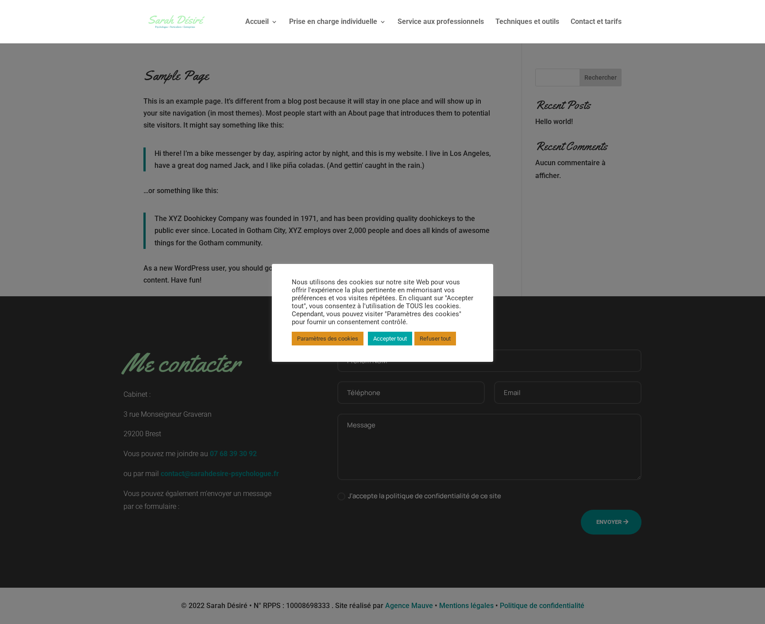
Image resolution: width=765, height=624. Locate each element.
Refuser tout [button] (435, 338)
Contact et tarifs (596, 22)
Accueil (257, 22)
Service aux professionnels (441, 22)
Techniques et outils (527, 22)
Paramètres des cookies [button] (327, 338)
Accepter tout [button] (390, 338)
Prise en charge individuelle (333, 22)
